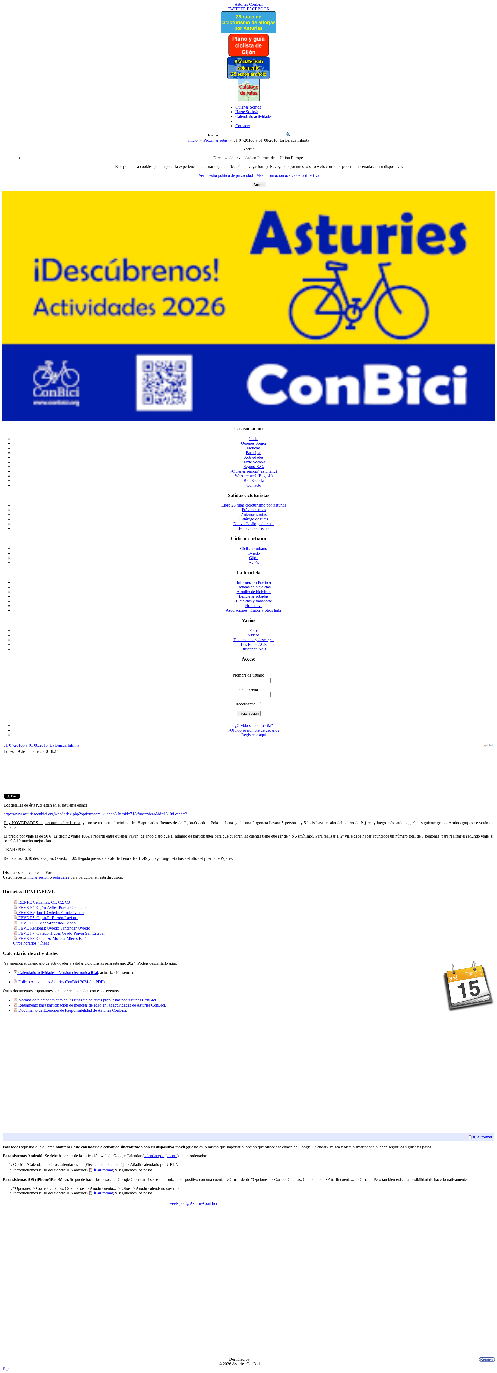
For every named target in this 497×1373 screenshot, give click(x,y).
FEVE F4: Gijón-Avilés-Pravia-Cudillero (51, 907)
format (482, 1137)
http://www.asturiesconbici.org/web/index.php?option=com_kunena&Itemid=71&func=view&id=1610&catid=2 (95, 814)
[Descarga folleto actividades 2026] (248, 420)
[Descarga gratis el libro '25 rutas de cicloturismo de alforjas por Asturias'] (248, 32)
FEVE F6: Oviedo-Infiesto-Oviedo (46, 923)
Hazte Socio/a (246, 112)
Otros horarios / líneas (31, 943)
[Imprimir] (486, 746)
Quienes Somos (248, 107)
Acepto (259, 185)
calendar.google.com (160, 1156)
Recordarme (245, 704)
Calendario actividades (253, 116)
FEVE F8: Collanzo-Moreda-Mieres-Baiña (53, 938)
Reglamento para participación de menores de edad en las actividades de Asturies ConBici (91, 1005)
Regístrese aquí (253, 735)
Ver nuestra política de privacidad (226, 175)
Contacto (242, 126)
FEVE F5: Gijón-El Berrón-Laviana (47, 918)
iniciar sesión (38, 877)
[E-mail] (491, 746)
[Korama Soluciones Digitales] (486, 1359)
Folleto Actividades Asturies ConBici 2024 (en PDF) (61, 982)
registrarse (61, 877)
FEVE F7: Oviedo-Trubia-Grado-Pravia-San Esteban (61, 933)
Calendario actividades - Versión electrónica (57, 972)
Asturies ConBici (249, 4)
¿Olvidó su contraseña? (254, 725)
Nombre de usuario (248, 675)
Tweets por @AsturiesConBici (192, 1203)
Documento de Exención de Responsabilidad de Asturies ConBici (71, 1010)
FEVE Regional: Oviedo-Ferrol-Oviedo (50, 912)
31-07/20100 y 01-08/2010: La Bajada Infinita (41, 745)
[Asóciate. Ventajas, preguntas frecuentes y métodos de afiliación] (248, 77)
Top (5, 1368)
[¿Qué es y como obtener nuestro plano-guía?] (248, 55)
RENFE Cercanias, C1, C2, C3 (43, 902)
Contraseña (248, 689)
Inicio (193, 140)
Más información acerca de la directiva (287, 175)
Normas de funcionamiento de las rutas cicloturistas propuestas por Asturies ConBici (86, 1000)
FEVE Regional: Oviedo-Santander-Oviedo (53, 928)
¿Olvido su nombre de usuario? (253, 730)
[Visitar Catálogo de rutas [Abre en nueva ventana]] (249, 99)
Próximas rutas (215, 140)
